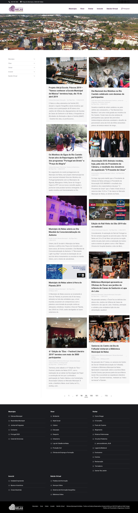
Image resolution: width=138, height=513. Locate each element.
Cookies (127, 508)
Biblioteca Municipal (97, 294)
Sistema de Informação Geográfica (64, 490)
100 (91, 396)
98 (81, 396)
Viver (10, 63)
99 (86, 396)
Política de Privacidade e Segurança (113, 508)
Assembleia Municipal (18, 421)
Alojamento (98, 430)
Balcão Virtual (12, 76)
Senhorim (107, 102)
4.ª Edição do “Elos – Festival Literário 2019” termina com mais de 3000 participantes (66, 354)
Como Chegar (99, 416)
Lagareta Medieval (101, 448)
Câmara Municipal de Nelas (74, 506)
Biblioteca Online (58, 494)
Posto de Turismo (100, 425)
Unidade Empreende (17, 481)
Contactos (14, 430)
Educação (63, 100)
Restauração (99, 461)
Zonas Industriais (16, 490)
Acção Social (53, 238)
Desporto (105, 230)
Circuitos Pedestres (101, 439)
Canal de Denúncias (17, 439)
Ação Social (56, 421)
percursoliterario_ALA (104, 443)
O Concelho (98, 421)
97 (77, 396)
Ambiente (51, 289)
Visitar (10, 67)
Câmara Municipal (54, 100)
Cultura (113, 173)
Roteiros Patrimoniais (102, 434)
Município (11, 59)
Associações (95, 173)
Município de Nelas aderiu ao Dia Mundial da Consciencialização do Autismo (64, 232)
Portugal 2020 (15, 434)
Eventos (114, 100)
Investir (10, 72)
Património (101, 102)
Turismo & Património (73, 167)
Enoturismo (98, 452)
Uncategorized (63, 362)
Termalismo (99, 466)
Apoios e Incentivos (17, 485)
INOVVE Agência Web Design (121, 506)
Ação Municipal (96, 100)
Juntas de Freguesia (17, 425)
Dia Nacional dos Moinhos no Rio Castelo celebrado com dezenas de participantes (107, 94)
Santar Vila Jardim (101, 470)
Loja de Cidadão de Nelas (61, 443)
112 (106, 396)
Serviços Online (58, 485)
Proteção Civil (57, 448)
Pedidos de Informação (60, 481)
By (71, 100)
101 (96, 396)
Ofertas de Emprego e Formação (63, 452)
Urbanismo (56, 439)
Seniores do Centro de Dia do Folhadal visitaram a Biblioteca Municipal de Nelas (105, 349)
